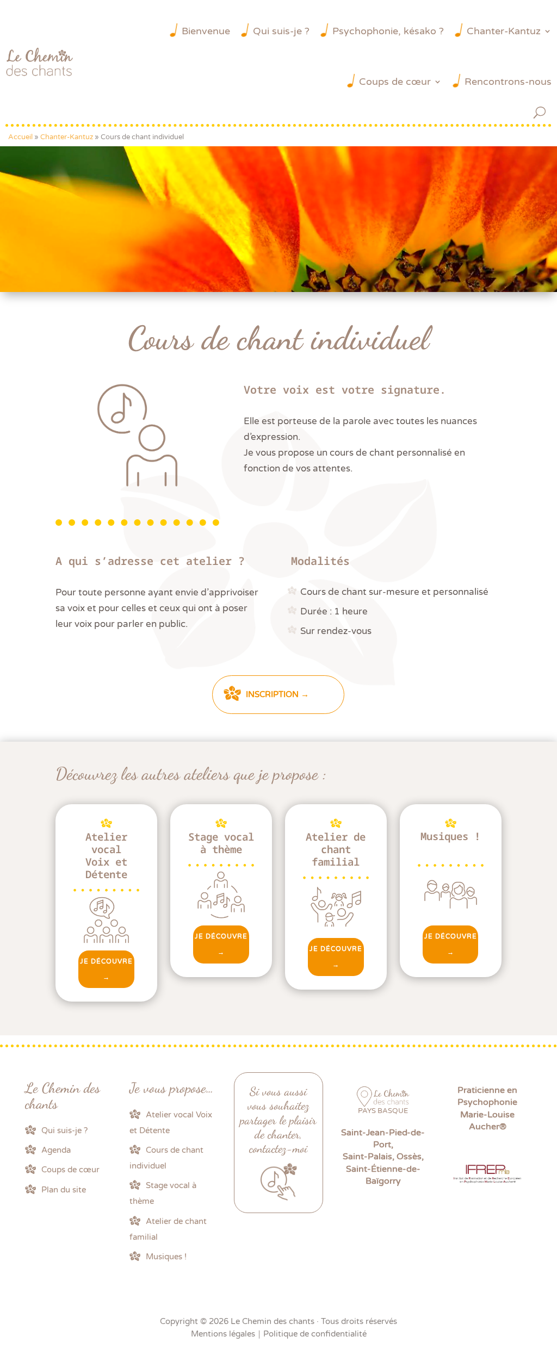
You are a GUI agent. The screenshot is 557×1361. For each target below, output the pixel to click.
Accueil (20, 137)
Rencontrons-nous (508, 82)
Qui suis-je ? (281, 31)
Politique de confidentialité (315, 1334)
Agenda (56, 1150)
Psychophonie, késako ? (388, 31)
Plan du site (63, 1190)
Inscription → (277, 694)
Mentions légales (223, 1334)
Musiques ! (166, 1256)
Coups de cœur (395, 82)
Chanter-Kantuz (504, 31)
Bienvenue (206, 31)
